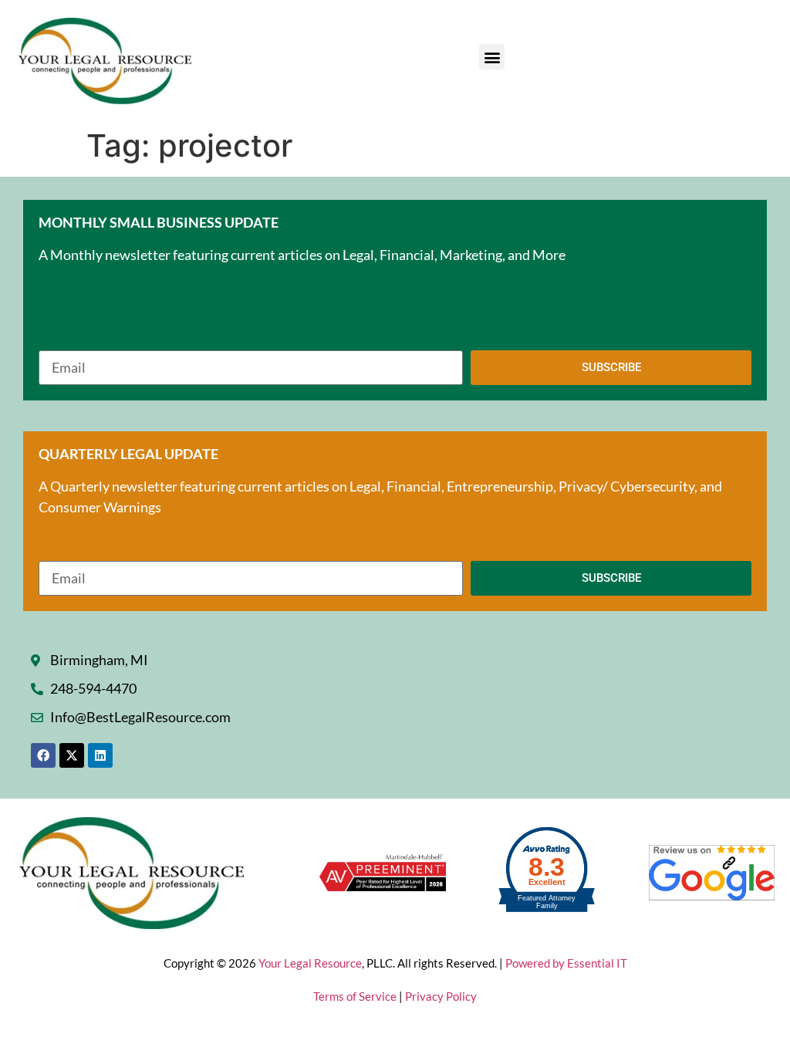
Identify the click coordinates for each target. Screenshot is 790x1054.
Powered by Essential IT (566, 963)
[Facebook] (43, 755)
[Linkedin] (100, 755)
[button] (492, 56)
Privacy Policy (441, 996)
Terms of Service (356, 996)
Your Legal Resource (310, 963)
